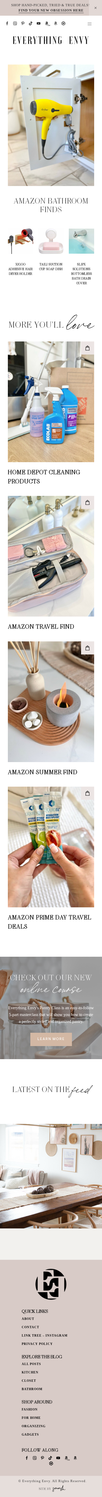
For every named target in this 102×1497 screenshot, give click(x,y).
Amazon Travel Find (41, 626)
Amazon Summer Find (42, 771)
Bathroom (32, 1389)
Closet (29, 1381)
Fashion (30, 1409)
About (28, 1319)
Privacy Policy (37, 1344)
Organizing (34, 1426)
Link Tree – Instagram (44, 1335)
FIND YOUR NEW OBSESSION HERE (51, 10)
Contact (30, 1327)
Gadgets (30, 1434)
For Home (31, 1418)
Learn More (51, 1039)
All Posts (31, 1364)
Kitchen (30, 1372)
